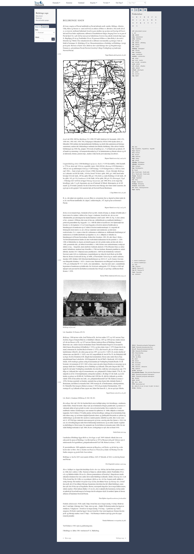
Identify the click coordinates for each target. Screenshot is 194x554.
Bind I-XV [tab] (45, 27)
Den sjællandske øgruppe (42, 20)
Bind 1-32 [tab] (38, 27)
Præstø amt (39, 18)
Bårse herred (39, 16)
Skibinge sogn (120, 538)
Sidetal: (37, 37)
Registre (93, 3)
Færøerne (69, 3)
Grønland (81, 3)
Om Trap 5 (119, 3)
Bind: (36, 30)
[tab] (132, 10)
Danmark (56, 3)
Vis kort (105, 3)
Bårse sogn (68, 538)
